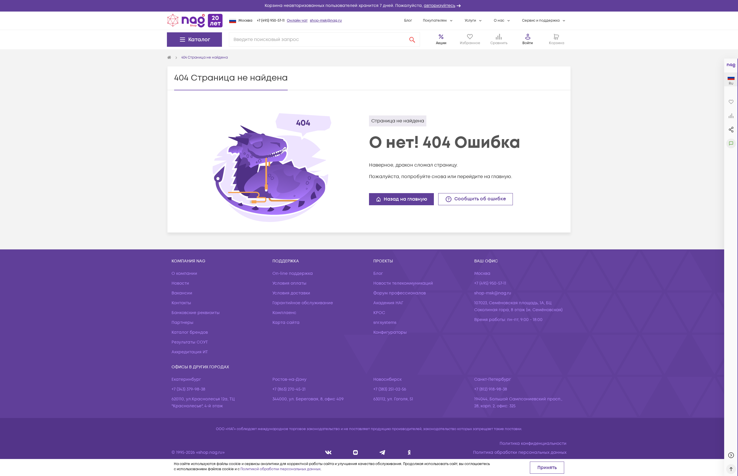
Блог (408, 20)
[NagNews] (382, 452)
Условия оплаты (289, 283)
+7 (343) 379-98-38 (188, 389)
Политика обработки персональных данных (519, 452)
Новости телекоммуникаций (403, 283)
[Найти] (412, 39)
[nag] (409, 452)
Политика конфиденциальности (533, 443)
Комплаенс (284, 313)
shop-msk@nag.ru (326, 20)
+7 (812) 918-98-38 (490, 389)
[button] (369, 6)
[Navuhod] (355, 452)
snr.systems (384, 322)
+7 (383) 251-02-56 (389, 389)
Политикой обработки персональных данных (280, 469)
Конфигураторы (390, 332)
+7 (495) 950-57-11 (271, 20)
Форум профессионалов (399, 293)
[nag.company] (328, 452)
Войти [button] (527, 43)
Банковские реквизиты (196, 313)
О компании (184, 273)
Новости (180, 283)
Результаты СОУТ (190, 342)
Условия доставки (291, 293)
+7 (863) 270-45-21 (289, 389)
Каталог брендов (190, 332)
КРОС (379, 313)
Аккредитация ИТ (190, 352)
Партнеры (182, 322)
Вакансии (182, 293)
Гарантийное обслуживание (302, 303)
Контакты (181, 303)
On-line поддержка (292, 273)
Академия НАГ (388, 303)
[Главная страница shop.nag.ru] (195, 20)
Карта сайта (286, 322)
